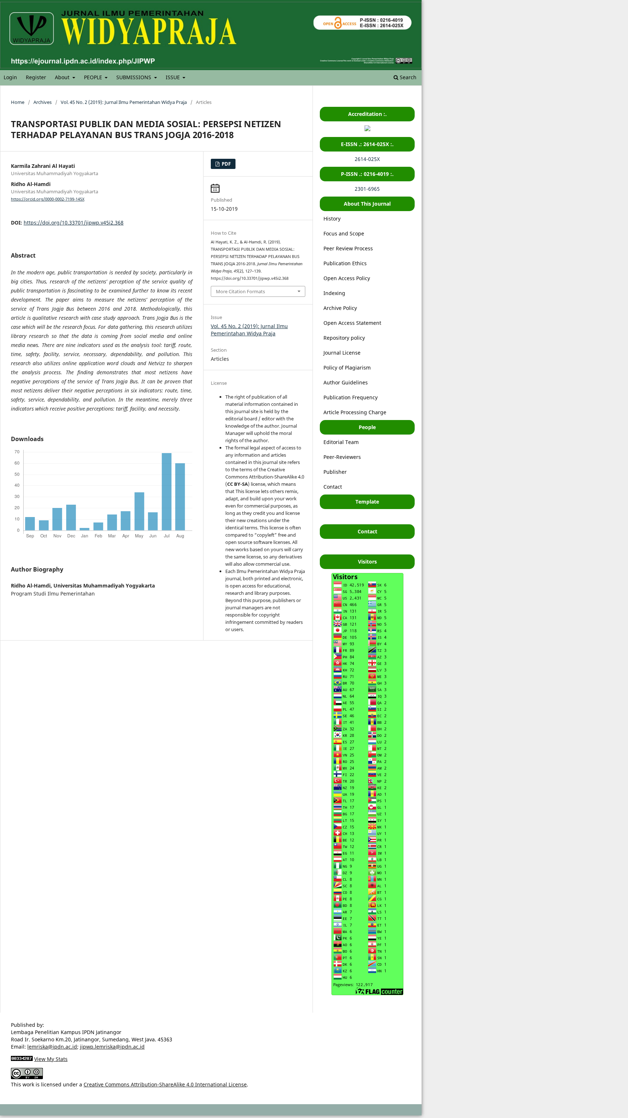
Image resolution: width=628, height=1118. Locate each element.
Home (17, 102)
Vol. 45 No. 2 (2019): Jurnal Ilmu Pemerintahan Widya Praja (124, 102)
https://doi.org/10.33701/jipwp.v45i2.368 (74, 222)
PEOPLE (94, 77)
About (63, 77)
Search (407, 77)
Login (10, 77)
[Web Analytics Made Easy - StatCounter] (22, 1059)
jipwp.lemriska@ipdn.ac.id (112, 1046)
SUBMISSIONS (134, 77)
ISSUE (173, 77)
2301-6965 (367, 188)
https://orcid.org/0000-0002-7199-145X (47, 199)
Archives (42, 102)
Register (36, 77)
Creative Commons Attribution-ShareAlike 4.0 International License (165, 1084)
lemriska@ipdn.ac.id (52, 1046)
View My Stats (51, 1059)
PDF (226, 164)
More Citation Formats (240, 291)
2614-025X (367, 159)
